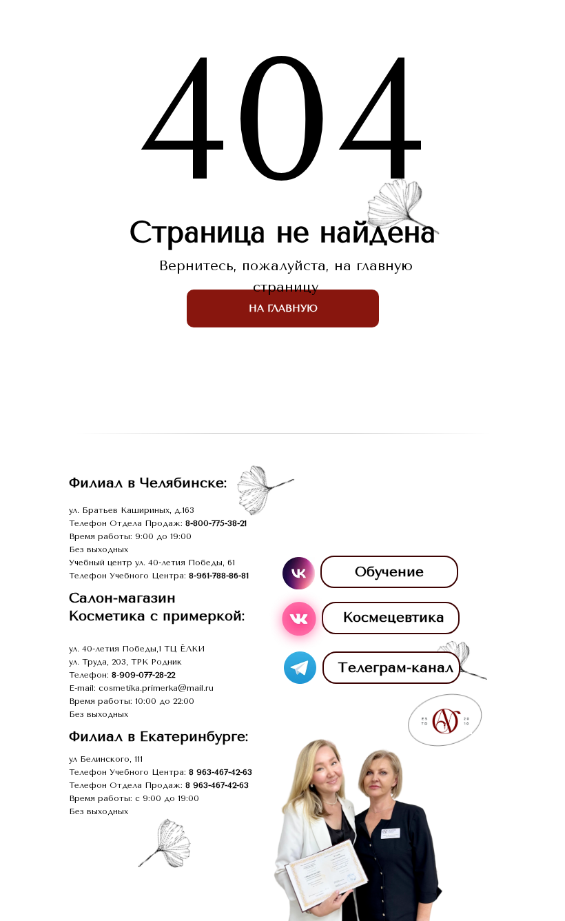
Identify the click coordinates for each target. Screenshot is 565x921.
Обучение (389, 572)
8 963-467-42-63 (220, 772)
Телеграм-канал (395, 668)
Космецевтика (393, 617)
